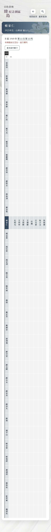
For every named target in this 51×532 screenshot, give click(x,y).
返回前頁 (33, 16)
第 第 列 (25, 38)
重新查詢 (43, 16)
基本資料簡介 (12, 48)
